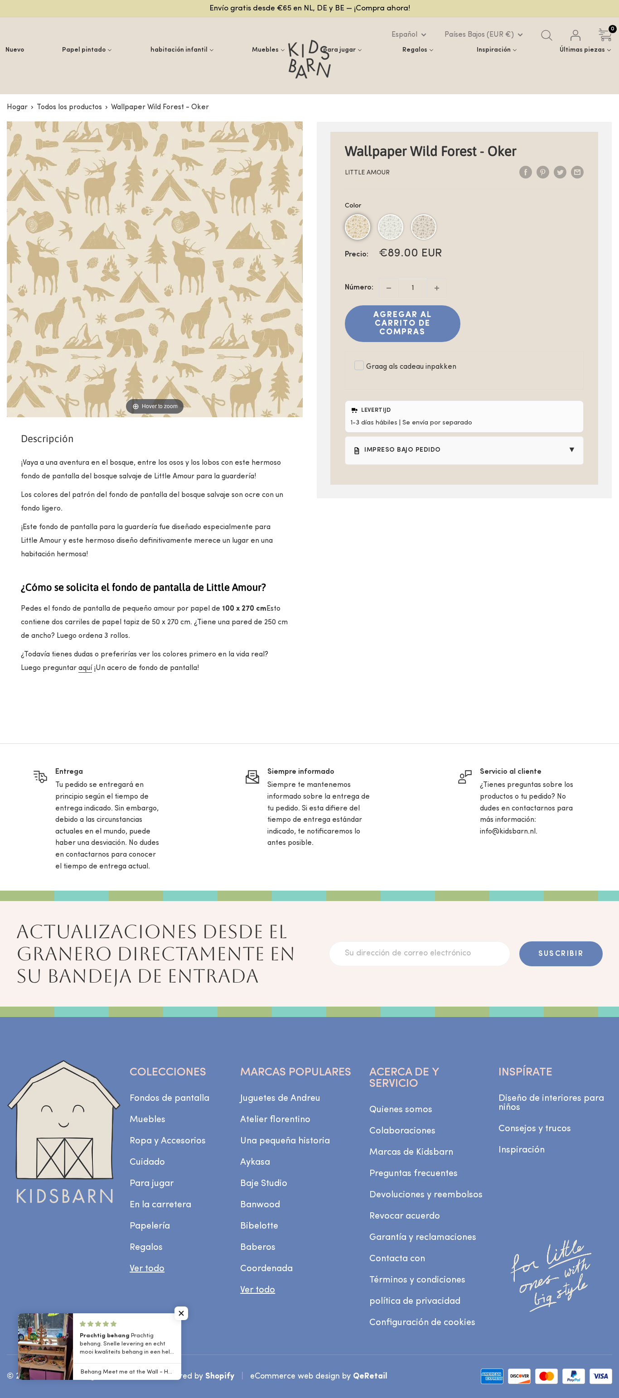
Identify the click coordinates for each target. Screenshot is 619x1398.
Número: (359, 287)
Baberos (258, 1247)
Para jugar (152, 1183)
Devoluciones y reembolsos (426, 1195)
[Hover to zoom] (155, 269)
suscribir (561, 954)
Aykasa (255, 1162)
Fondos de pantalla (169, 1098)
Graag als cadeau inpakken (411, 367)
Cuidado (147, 1162)
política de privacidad (414, 1301)
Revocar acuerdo (404, 1216)
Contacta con (397, 1258)
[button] (357, 227)
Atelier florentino (275, 1119)
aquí (85, 668)
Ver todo (147, 1268)
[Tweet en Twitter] (560, 172)
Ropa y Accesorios (168, 1141)
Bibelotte (259, 1226)
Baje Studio (263, 1183)
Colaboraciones (402, 1131)
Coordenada (266, 1268)
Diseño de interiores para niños (551, 1103)
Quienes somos (400, 1109)
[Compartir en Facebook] (525, 172)
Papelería (150, 1226)
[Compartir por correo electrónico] (577, 172)
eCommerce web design (295, 1376)
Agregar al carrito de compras (402, 324)
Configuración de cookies (422, 1322)
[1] (436, 288)
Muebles (147, 1119)
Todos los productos (69, 107)
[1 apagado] (388, 288)
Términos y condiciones (417, 1280)
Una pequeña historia (285, 1141)
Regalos (146, 1247)
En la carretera (160, 1205)
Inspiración (521, 1150)
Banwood (260, 1205)
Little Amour (367, 172)
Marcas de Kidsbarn (411, 1152)
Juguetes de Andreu (280, 1098)
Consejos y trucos (534, 1128)
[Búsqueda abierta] (546, 35)
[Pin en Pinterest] (543, 172)
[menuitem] (15, 50)
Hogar (17, 107)
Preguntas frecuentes (413, 1173)
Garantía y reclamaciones (422, 1237)
